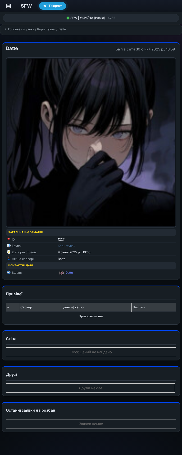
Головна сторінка (21, 29)
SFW (26, 6)
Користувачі (46, 29)
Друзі (11, 374)
